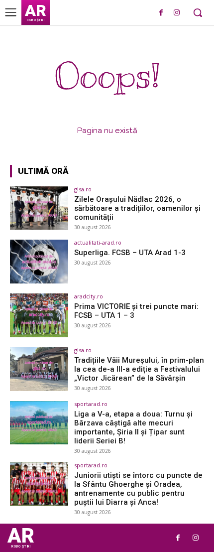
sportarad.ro (90, 404)
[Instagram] (176, 13)
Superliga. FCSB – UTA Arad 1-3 (130, 252)
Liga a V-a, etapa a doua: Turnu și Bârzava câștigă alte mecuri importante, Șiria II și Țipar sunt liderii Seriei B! (133, 427)
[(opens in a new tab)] (39, 208)
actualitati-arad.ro (97, 242)
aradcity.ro (88, 296)
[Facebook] (161, 13)
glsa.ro (83, 189)
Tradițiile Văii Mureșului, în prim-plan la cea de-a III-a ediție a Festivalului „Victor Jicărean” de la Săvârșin (139, 369)
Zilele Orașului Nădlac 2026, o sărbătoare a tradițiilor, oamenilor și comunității (137, 208)
